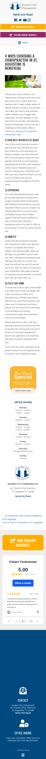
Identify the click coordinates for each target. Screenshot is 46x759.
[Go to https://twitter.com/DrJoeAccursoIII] (20, 20)
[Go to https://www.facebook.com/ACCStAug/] (15, 20)
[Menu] (23, 755)
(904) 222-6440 (23, 14)
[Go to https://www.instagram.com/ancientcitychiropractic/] (29, 20)
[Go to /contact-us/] (23, 700)
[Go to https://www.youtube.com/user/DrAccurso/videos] (24, 20)
